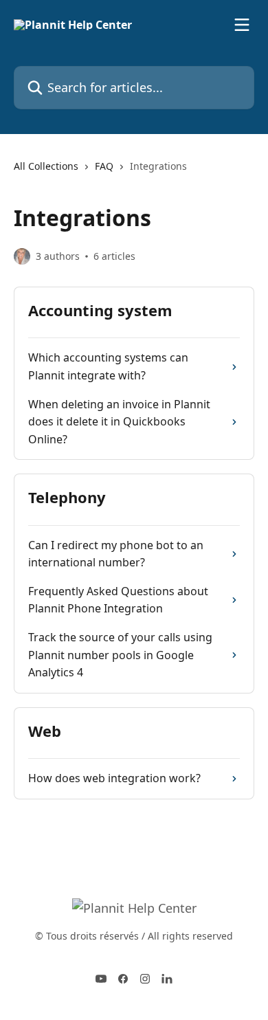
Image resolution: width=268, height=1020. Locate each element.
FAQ (104, 166)
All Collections (46, 166)
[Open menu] (242, 24)
